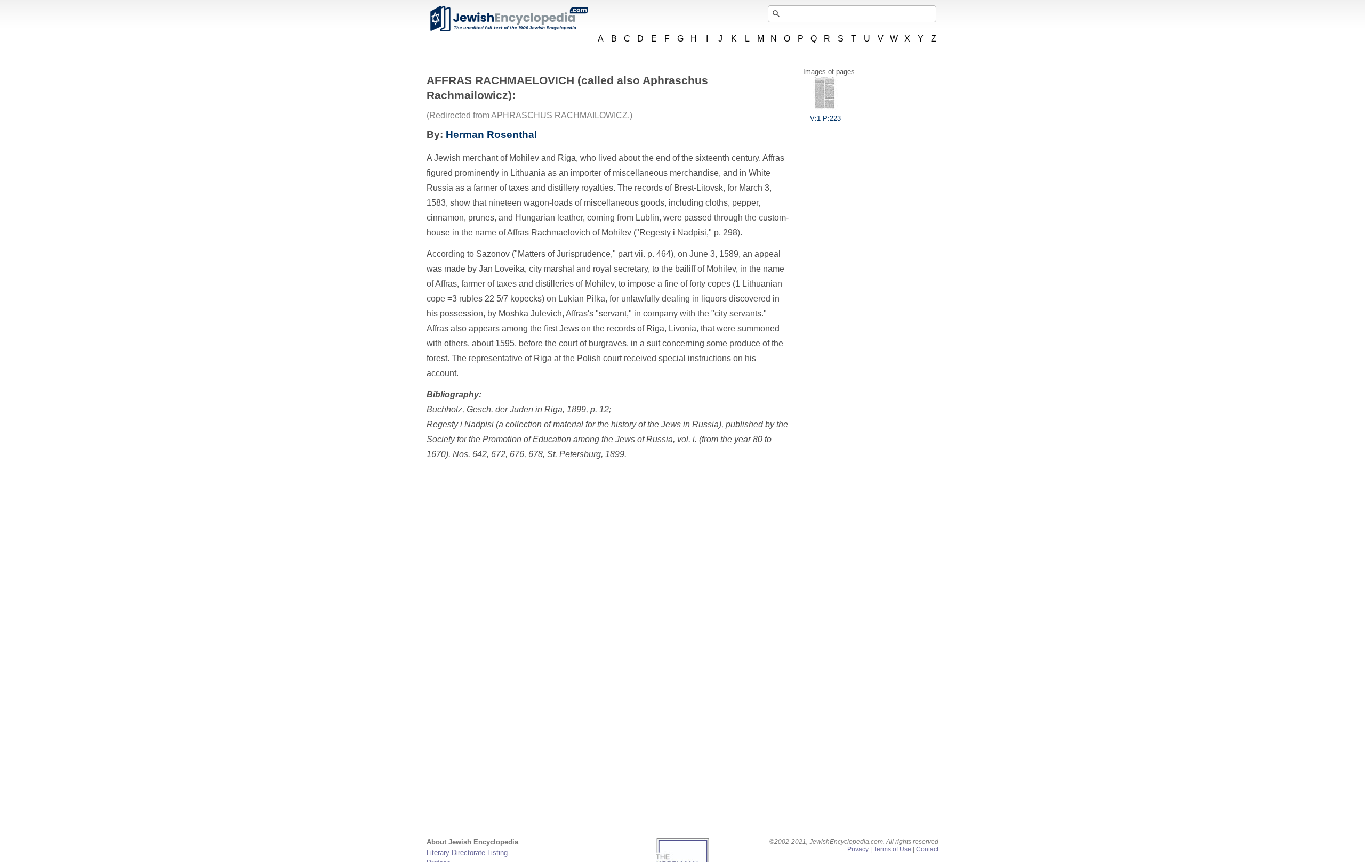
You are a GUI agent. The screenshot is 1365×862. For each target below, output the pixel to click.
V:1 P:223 (825, 119)
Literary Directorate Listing (467, 853)
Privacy (858, 849)
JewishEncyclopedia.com (508, 18)
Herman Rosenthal (491, 134)
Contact (927, 849)
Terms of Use (892, 849)
